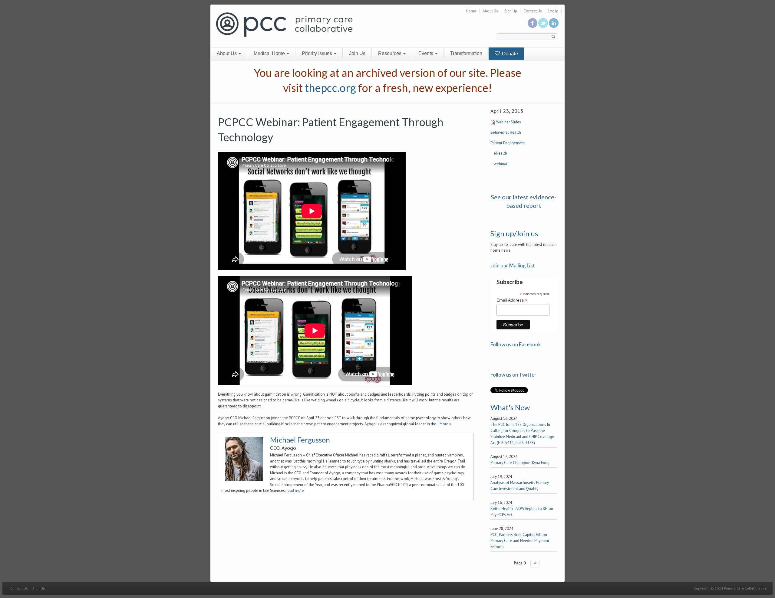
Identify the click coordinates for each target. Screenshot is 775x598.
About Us (490, 11)
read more (295, 490)
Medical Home (270, 53)
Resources (390, 53)
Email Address (511, 300)
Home (471, 11)
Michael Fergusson (300, 439)
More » (445, 423)
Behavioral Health (505, 132)
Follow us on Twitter (543, 23)
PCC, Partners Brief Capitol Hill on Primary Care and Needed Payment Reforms (519, 540)
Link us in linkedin (554, 23)
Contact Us (532, 11)
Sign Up (510, 11)
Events (426, 53)
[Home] (284, 24)
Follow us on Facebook (515, 344)
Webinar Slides (508, 122)
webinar (500, 163)
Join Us (357, 53)
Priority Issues (317, 53)
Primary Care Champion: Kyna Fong (519, 462)
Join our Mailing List (512, 265)
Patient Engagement (507, 142)
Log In (553, 11)
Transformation (466, 53)
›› (535, 563)
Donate (509, 54)
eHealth (500, 153)
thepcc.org (330, 87)
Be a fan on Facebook (532, 23)
